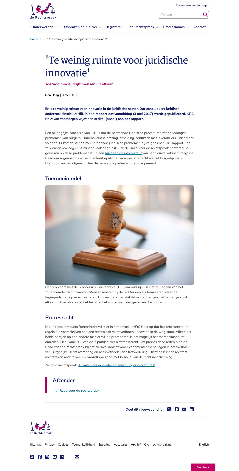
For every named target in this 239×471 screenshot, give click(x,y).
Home (34, 39)
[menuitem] (44, 27)
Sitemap (35, 445)
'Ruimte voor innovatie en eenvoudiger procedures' (116, 365)
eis (144, 292)
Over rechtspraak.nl (157, 445)
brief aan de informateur (123, 153)
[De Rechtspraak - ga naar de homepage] (43, 11)
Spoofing (104, 445)
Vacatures (121, 445)
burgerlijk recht (171, 158)
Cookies (63, 445)
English (204, 445)
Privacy (50, 445)
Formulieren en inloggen (192, 5)
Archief (136, 445)
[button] (203, 467)
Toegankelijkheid (83, 445)
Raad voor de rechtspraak (149, 148)
